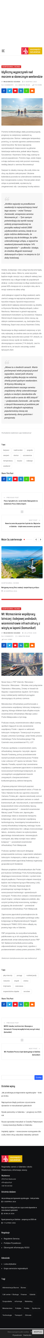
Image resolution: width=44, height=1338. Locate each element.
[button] (36, 539)
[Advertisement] (22, 23)
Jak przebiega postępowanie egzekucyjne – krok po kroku (20, 1198)
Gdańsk (32, 1294)
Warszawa (19, 986)
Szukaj (38, 1077)
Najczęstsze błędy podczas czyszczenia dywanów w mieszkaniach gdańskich (19, 1208)
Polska (26, 1308)
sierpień (6, 455)
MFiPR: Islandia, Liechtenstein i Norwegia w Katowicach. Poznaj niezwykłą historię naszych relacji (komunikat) (22, 1029)
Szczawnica (27, 455)
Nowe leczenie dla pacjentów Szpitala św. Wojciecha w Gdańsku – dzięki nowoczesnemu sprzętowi (22, 525)
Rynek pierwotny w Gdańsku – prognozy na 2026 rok (18, 1219)
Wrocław (27, 991)
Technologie (7, 1315)
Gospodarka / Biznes (10, 583)
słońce (16, 455)
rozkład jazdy (31, 975)
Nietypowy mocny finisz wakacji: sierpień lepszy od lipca (20, 587)
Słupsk (16, 981)
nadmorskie (18, 450)
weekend (6, 466)
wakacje (30, 461)
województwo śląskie (11, 991)
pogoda (30, 450)
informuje (18, 1301)
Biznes (23, 1288)
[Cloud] (32, 90)
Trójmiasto (7, 986)
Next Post (33, 520)
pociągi (19, 975)
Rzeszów (6, 981)
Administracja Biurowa (10, 1288)
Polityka (18, 1308)
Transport (18, 1315)
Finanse (24, 1294)
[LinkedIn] (20, 90)
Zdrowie (28, 1315)
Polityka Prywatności (12, 1243)
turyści (19, 461)
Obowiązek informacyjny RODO (16, 1247)
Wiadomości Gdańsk (12, 82)
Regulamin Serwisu (11, 1239)
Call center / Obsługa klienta (10, 1294)
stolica (25, 981)
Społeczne (36, 1308)
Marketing (28, 1301)
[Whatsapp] (26, 90)
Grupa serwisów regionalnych (16, 1268)
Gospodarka (7, 1301)
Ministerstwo (7, 1308)
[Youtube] (15, 90)
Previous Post (13, 497)
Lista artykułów (10, 1264)
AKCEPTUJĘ (38, 1332)
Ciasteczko (27, 1335)
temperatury (8, 461)
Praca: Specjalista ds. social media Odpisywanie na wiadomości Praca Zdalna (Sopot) (21, 502)
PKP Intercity (7, 975)
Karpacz (6, 450)
